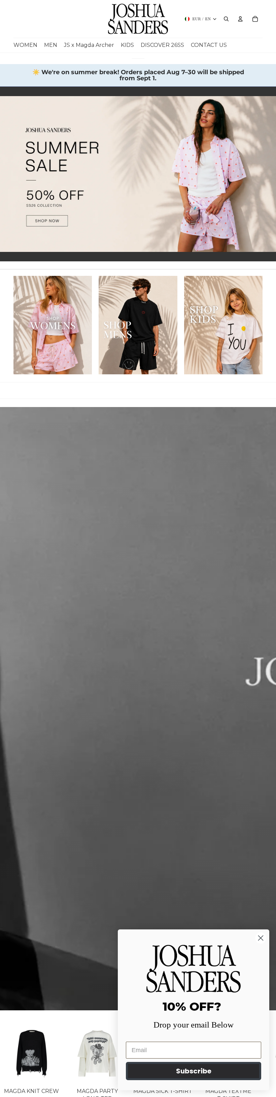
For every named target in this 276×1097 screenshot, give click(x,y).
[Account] (240, 18)
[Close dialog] (261, 938)
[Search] (226, 18)
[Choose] (52, 1074)
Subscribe (193, 1071)
